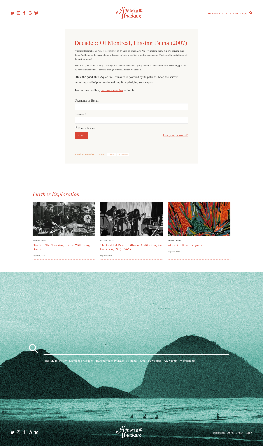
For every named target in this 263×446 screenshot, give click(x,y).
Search (250, 12)
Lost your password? (175, 135)
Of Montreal (123, 154)
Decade (111, 154)
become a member (112, 90)
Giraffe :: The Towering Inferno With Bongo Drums (62, 247)
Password (80, 114)
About (225, 13)
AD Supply (170, 361)
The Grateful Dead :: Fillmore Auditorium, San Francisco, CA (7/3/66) (131, 247)
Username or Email (87, 100)
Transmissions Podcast (110, 361)
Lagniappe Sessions (81, 361)
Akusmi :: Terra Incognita (185, 245)
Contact (234, 13)
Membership (214, 13)
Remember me (87, 128)
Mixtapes (132, 361)
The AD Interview (55, 361)
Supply (243, 13)
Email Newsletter (150, 361)
